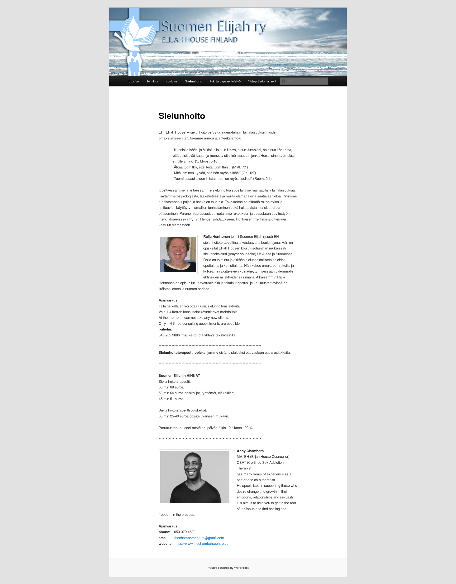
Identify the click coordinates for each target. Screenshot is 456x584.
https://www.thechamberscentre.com (203, 543)
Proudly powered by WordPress (228, 567)
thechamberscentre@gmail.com (199, 537)
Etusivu (133, 81)
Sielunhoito (193, 81)
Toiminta (152, 81)
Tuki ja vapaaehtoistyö (225, 81)
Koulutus (172, 81)
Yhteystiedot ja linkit (262, 81)
